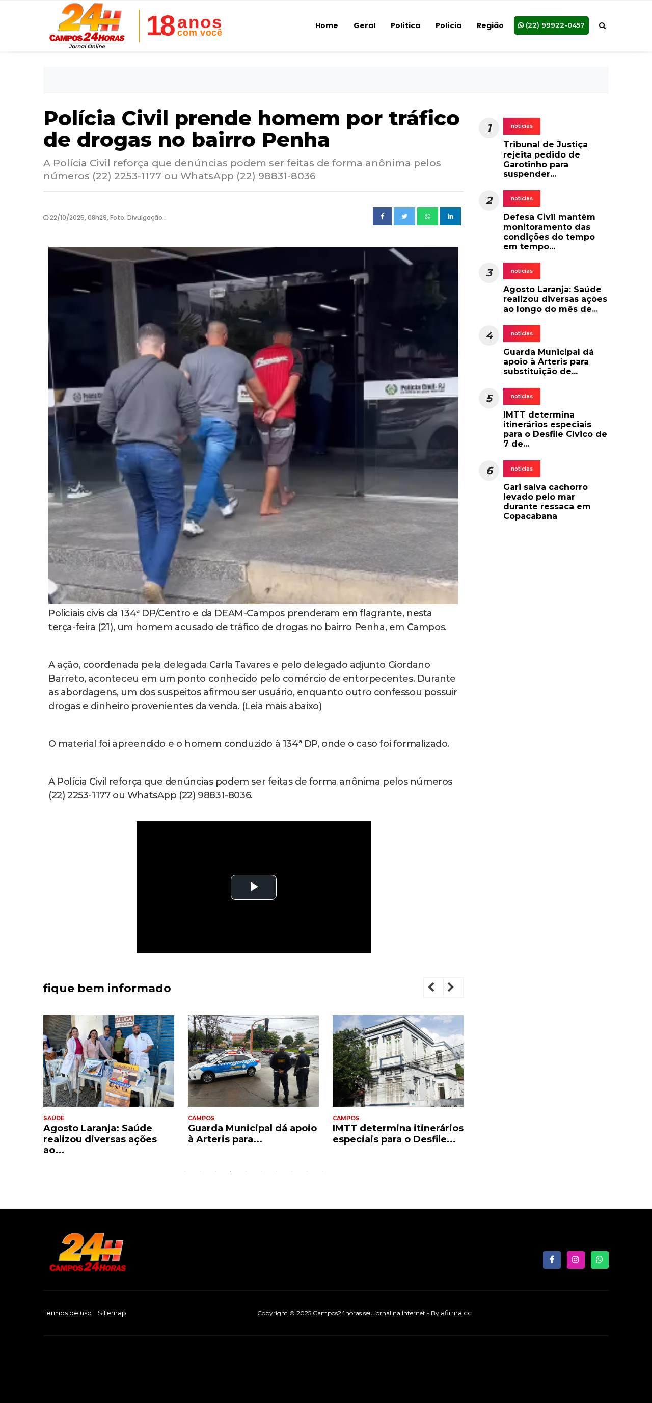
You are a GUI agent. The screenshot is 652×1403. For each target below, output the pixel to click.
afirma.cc (456, 1313)
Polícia (448, 25)
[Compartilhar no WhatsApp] (427, 216)
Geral (364, 25)
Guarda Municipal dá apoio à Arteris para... (252, 1134)
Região (490, 25)
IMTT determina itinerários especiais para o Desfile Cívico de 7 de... (555, 429)
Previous (439, 988)
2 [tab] (200, 1171)
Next (459, 988)
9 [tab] (307, 1171)
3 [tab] (215, 1171)
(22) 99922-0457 (554, 25)
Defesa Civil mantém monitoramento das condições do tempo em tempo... (549, 231)
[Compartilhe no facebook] (382, 216)
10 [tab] (322, 1171)
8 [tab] (292, 1171)
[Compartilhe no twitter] (404, 216)
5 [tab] (246, 1171)
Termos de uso (67, 1313)
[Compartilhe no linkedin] (450, 216)
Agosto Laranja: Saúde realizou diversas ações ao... (100, 1139)
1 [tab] (185, 1171)
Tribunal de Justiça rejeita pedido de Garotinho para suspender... (545, 159)
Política (405, 25)
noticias (522, 126)
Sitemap (112, 1313)
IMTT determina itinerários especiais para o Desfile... (398, 1134)
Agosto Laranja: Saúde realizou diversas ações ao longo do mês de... (555, 299)
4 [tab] (231, 1171)
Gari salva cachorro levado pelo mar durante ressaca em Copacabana (547, 502)
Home (326, 25)
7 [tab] (276, 1171)
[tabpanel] (108, 1089)
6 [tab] (261, 1171)
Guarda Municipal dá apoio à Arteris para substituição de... (548, 361)
